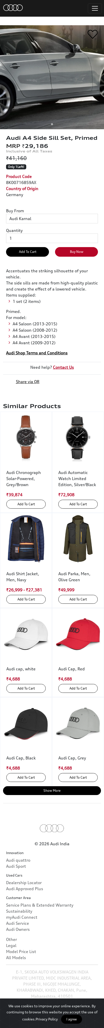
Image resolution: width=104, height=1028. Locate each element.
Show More (52, 790)
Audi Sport (16, 866)
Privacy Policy (47, 1019)
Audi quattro (18, 860)
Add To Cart (27, 252)
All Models (16, 957)
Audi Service (17, 923)
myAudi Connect (21, 917)
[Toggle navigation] (95, 8)
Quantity (14, 230)
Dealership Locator (24, 882)
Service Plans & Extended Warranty (39, 905)
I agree (71, 1019)
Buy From (15, 210)
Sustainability (19, 911)
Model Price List (21, 951)
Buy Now (76, 252)
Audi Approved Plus (24, 888)
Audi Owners (18, 929)
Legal (11, 945)
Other (11, 939)
